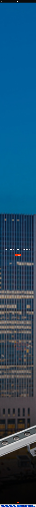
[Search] (34, 1)
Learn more (18, 256)
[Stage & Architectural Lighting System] (18, 1)
